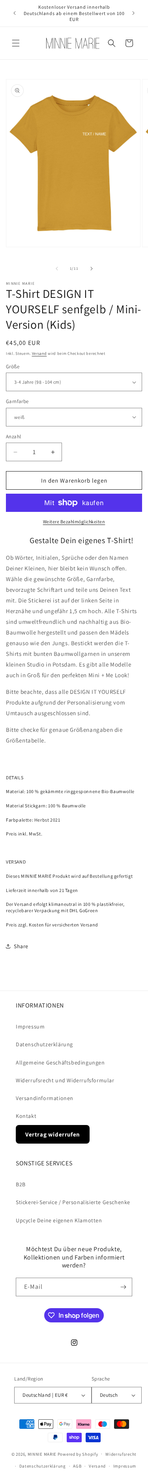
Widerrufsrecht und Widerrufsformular (65, 1080)
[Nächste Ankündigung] (133, 13)
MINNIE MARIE (42, 1453)
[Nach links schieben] (57, 268)
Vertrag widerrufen (52, 1134)
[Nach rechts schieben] (91, 268)
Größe (12, 366)
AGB (77, 1466)
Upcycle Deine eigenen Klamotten (59, 1220)
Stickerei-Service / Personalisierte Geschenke (73, 1202)
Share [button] (21, 946)
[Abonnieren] (123, 1287)
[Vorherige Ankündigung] (14, 13)
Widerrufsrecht (121, 1454)
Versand (39, 353)
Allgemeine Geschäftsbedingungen (60, 1062)
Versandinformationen (44, 1098)
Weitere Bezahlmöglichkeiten (74, 522)
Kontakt (26, 1115)
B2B (21, 1184)
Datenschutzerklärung (44, 1044)
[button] (15, 43)
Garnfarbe (17, 401)
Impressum (30, 1026)
